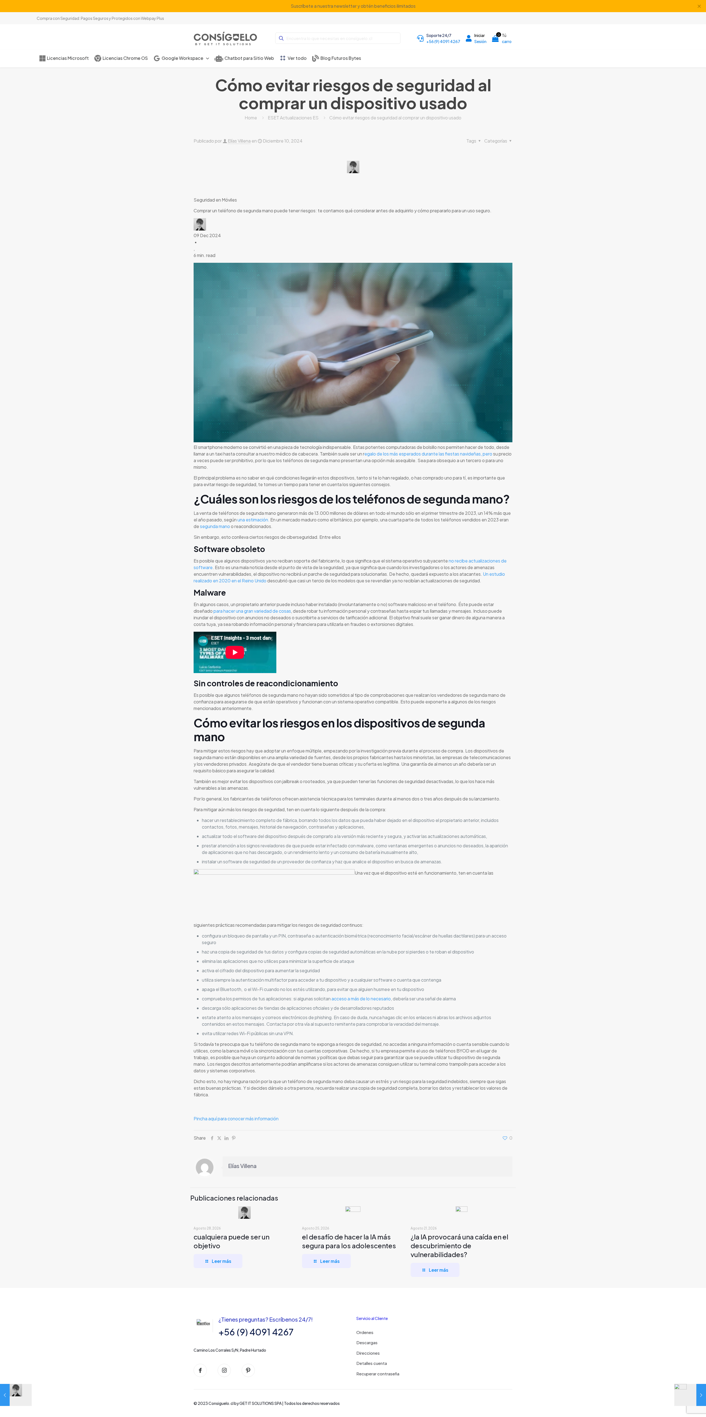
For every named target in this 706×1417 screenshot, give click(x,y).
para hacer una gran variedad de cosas (252, 611)
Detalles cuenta (371, 1363)
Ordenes (364, 1332)
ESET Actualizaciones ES (293, 117)
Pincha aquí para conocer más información (236, 1118)
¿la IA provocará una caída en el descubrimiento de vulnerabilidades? (459, 1245)
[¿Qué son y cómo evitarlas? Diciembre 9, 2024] (16, 1395)
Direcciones (368, 1353)
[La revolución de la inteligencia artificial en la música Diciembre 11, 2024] (690, 1395)
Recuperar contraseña (377, 1373)
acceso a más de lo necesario (361, 998)
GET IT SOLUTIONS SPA (260, 1403)
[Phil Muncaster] (200, 229)
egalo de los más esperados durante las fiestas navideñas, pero (428, 454)
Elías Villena (239, 141)
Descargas (367, 1342)
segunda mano (215, 526)
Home (251, 117)
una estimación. (253, 520)
